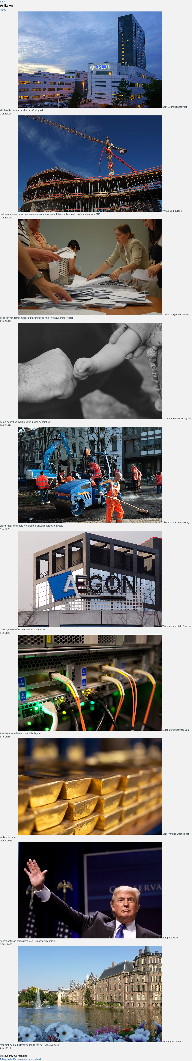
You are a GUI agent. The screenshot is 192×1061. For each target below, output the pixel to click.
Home (3, 9)
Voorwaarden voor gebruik (27, 1059)
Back (2, 1)
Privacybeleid (7, 1059)
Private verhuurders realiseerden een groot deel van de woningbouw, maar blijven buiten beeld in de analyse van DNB (91, 214)
